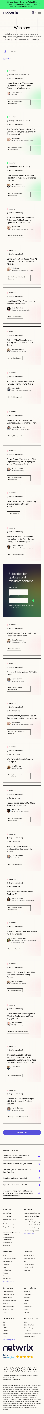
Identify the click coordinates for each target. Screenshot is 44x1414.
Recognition (28, 1306)
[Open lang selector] (34, 12)
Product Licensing (29, 1337)
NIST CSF (6, 1331)
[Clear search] (39, 51)
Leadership (27, 1294)
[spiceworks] (35, 1369)
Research (6, 1273)
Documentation (8, 1261)
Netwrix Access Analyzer (31, 1216)
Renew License (7, 1297)
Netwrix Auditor (29, 1219)
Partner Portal (28, 1267)
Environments (7, 1242)
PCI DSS (5, 1334)
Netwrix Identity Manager (32, 1228)
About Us (27, 1291)
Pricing (26, 1309)
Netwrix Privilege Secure (31, 1231)
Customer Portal (8, 1291)
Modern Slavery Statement (32, 1334)
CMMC (5, 1322)
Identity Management (9, 1230)
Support (5, 1303)
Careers (26, 1300)
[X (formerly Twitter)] (11, 1369)
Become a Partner (29, 1258)
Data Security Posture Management (9, 1220)
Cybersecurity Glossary (10, 1258)
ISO (4, 1325)
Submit (33, 600)
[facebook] (17, 1369)
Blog (4, 1255)
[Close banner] (40, 4)
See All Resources (8, 1282)
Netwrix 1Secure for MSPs (32, 1213)
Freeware (6, 1264)
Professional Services (9, 1300)
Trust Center (27, 1331)
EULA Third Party (29, 1325)
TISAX (4, 1337)
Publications (7, 1270)
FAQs (4, 1312)
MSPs (25, 1261)
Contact (26, 1312)
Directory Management (10, 1224)
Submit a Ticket (8, 1309)
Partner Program (29, 1255)
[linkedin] (5, 1369)
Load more (22, 1132)
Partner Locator (29, 1264)
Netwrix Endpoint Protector (32, 1225)
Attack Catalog (7, 1279)
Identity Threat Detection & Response (11, 1234)
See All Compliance (9, 1339)
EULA (25, 1322)
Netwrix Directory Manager (32, 1222)
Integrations (6, 1245)
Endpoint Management (10, 1227)
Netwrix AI (27, 1297)
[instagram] (29, 1369)
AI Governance (7, 1216)
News (4, 1267)
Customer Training (8, 1294)
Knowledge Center (8, 1306)
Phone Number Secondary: (17, 596)
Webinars (6, 1276)
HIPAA (5, 1328)
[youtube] (23, 1369)
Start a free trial (28, 7)
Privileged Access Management (8, 1238)
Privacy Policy (14, 607)
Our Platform (7, 1213)
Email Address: (13, 587)
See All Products (29, 1234)
